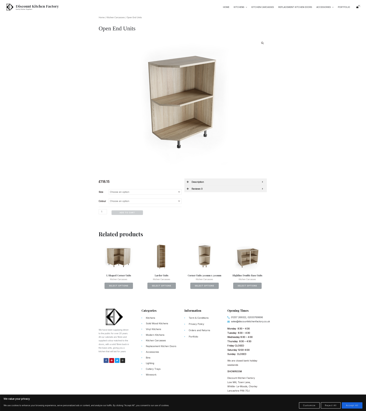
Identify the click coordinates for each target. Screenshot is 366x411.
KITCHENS (239, 7)
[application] (245, 7)
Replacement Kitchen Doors (295, 7)
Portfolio (344, 7)
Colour (102, 201)
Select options (118, 286)
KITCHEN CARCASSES (262, 7)
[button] (262, 43)
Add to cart (127, 213)
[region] (183, 403)
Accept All (352, 405)
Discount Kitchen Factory (37, 6)
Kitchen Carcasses (116, 17)
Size (101, 191)
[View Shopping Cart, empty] (357, 7)
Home (102, 17)
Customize (309, 405)
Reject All (331, 405)
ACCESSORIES (323, 7)
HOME (226, 7)
